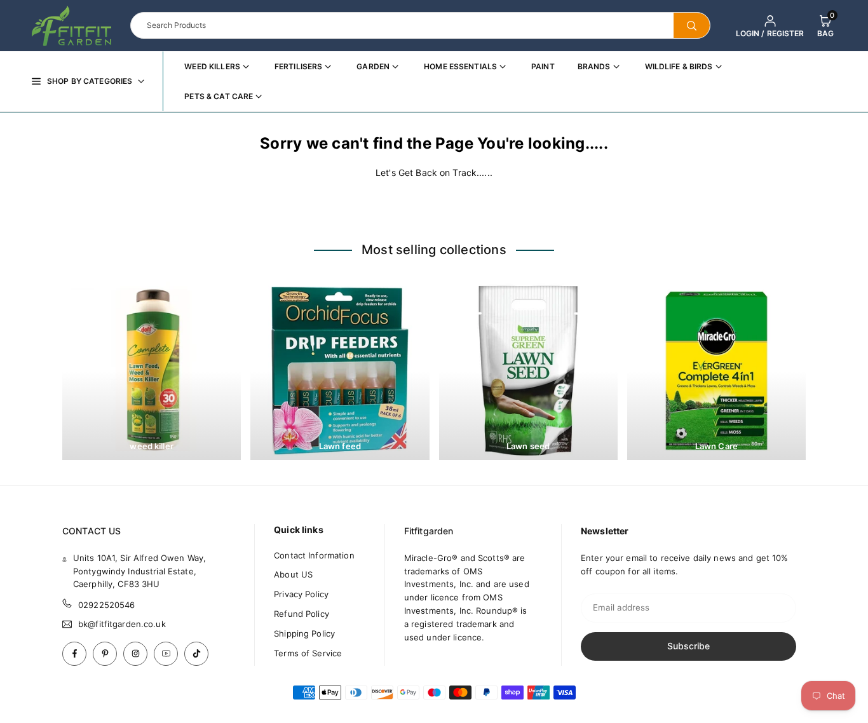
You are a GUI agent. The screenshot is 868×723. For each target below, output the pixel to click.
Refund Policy (301, 614)
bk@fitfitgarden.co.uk (122, 624)
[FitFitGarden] (71, 24)
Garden (373, 66)
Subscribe (688, 645)
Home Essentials (460, 66)
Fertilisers (298, 66)
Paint (543, 66)
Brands (594, 66)
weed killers (212, 66)
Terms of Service (308, 653)
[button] (825, 25)
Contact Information (314, 555)
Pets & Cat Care (218, 96)
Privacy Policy (301, 594)
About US (293, 574)
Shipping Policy (304, 633)
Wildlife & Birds (679, 66)
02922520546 (106, 605)
